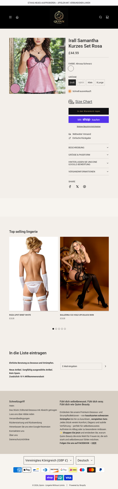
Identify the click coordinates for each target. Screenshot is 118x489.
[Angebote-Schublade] (17, 17)
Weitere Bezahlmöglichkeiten (89, 127)
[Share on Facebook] (70, 187)
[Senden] (105, 366)
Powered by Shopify (77, 485)
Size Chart (83, 101)
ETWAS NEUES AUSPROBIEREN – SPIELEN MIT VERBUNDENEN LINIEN (59, 3)
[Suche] (100, 17)
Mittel (81, 82)
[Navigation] (10, 17)
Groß (72, 82)
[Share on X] (77, 187)
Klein (90, 82)
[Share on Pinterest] (84, 187)
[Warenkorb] (107, 17)
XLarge (99, 82)
